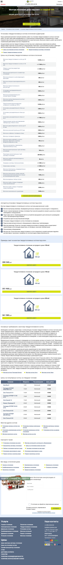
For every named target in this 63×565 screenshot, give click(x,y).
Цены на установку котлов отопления (13, 49)
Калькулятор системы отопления (12, 445)
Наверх (59, 1)
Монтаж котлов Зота (31, 372)
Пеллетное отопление (8, 469)
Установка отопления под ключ (12, 443)
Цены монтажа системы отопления (11, 543)
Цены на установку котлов (9, 545)
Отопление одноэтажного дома (12, 451)
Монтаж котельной (26, 531)
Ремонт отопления (25, 533)
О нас (3, 550)
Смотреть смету (31, 265)
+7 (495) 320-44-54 (31, 4)
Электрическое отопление (32, 465)
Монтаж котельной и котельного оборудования (38, 443)
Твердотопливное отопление (33, 469)
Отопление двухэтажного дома (33, 451)
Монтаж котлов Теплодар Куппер (12, 372)
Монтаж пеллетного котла (9, 434)
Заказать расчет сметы (31, 24)
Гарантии (4, 554)
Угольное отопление (51, 467)
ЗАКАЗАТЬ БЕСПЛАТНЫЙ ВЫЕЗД (31, 195)
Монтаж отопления (26, 535)
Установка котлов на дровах (51, 430)
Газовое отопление (7, 465)
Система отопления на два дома (36, 448)
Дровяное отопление (30, 467)
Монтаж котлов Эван (47, 372)
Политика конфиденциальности (12, 556)
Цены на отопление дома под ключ (35, 445)
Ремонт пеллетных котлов (32, 454)
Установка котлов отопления (12, 29)
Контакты (59, 4)
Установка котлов (25, 529)
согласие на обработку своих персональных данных (43, 512)
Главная (3, 29)
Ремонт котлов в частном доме (12, 454)
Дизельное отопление (52, 465)
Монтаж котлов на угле (29, 434)
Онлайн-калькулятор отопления (10, 547)
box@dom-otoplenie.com (51, 527)
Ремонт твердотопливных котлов (12, 52)
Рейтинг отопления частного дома (12, 448)
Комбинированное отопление (10, 467)
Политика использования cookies (12, 558)
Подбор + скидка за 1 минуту (15, 479)
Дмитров (3, 4)
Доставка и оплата (7, 552)
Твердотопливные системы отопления (39, 49)
